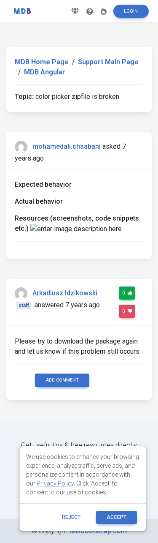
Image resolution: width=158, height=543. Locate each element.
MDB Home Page (42, 62)
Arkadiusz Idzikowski (64, 293)
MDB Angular (44, 72)
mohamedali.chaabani (66, 146)
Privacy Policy (55, 483)
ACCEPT (116, 517)
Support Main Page (108, 62)
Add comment (62, 380)
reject (71, 517)
